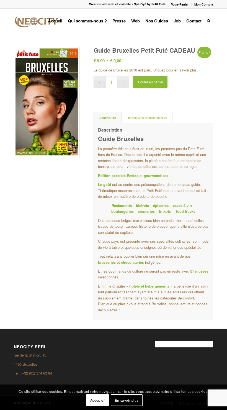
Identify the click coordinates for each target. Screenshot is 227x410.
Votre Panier (180, 4)
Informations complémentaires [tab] (147, 118)
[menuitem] (180, 4)
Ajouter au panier (150, 82)
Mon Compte (203, 4)
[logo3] (36, 21)
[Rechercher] (208, 21)
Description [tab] (107, 118)
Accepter (97, 400)
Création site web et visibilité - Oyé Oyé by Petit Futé (127, 4)
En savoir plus (126, 400)
